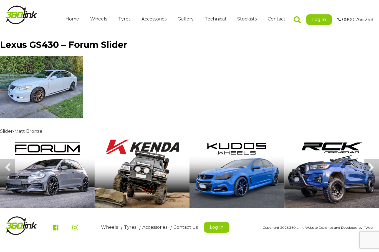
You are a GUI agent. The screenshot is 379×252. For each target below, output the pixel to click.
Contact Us (185, 227)
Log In (319, 19)
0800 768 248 (357, 19)
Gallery (186, 19)
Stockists (247, 19)
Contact (276, 19)
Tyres (124, 19)
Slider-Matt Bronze (21, 131)
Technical (215, 19)
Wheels (98, 19)
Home (72, 19)
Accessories (154, 19)
